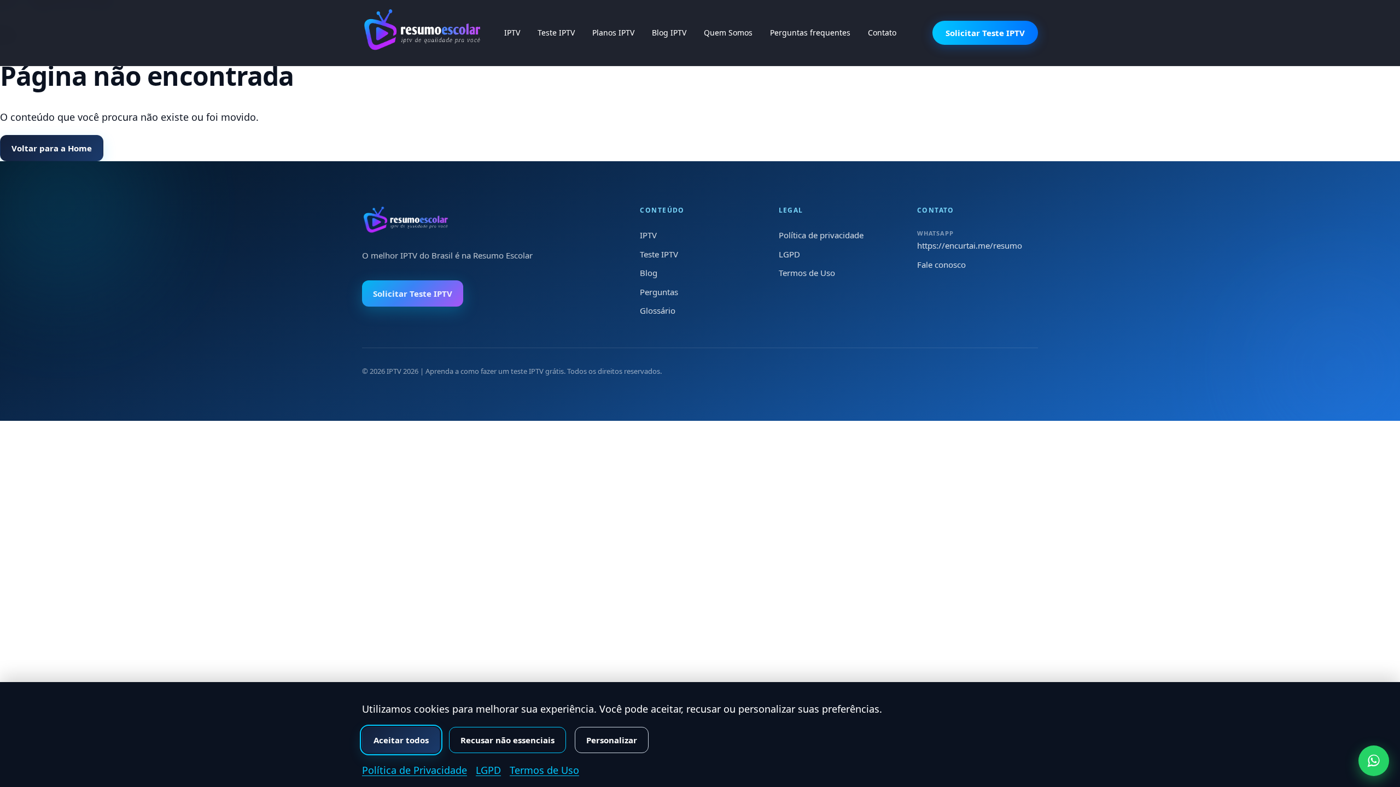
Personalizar (611, 740)
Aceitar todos (401, 740)
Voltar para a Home (51, 148)
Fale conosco (941, 264)
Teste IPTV (556, 32)
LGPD (789, 254)
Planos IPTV (613, 32)
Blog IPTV (669, 32)
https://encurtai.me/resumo (969, 245)
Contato (882, 32)
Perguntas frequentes (810, 32)
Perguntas (659, 291)
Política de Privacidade (414, 770)
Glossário (657, 310)
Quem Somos (728, 32)
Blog (648, 272)
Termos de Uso (807, 272)
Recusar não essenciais (507, 740)
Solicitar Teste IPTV (985, 32)
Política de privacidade (821, 235)
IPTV (512, 32)
